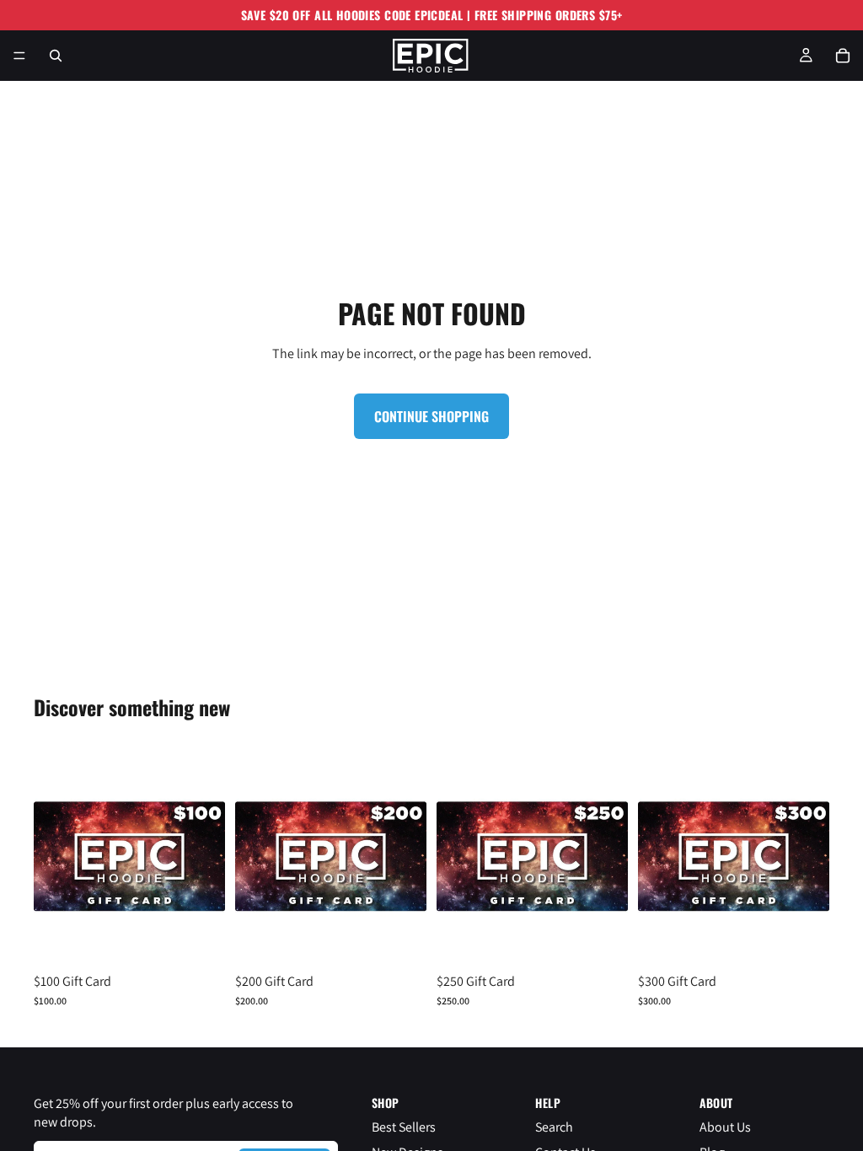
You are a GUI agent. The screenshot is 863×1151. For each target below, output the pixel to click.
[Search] (55, 55)
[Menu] (19, 55)
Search (554, 1126)
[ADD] (199, 939)
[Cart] (842, 55)
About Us (725, 1126)
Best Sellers (404, 1126)
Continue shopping (431, 416)
